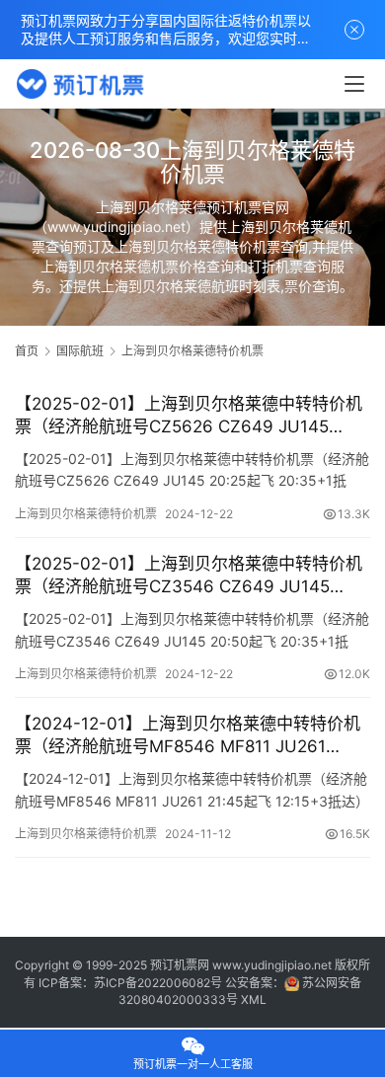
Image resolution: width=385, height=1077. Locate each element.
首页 (26, 351)
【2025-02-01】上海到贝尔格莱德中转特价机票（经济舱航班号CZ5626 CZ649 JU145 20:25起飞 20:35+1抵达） (188, 416)
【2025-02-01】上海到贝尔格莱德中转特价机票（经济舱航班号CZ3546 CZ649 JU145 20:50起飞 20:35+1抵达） (188, 576)
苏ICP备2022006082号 (158, 982)
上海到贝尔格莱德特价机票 (86, 513)
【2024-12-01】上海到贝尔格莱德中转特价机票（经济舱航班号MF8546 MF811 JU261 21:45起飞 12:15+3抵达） (187, 736)
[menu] (354, 84)
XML (254, 999)
